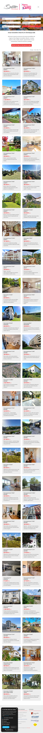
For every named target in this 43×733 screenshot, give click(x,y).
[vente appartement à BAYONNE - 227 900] (11, 426)
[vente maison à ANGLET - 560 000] (31, 228)
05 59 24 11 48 (20, 714)
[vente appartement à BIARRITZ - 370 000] (11, 115)
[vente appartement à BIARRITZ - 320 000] (11, 143)
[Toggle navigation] (38, 7)
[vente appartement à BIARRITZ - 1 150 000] (11, 87)
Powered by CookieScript (9, 730)
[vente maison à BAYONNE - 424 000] (31, 370)
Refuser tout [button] (13, 727)
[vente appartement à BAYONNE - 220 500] (31, 341)
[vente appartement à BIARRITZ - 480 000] (31, 172)
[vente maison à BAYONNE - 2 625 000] (11, 370)
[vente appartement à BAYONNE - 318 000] (11, 398)
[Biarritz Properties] (35, 720)
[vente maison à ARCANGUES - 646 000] (11, 313)
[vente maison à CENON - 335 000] (31, 596)
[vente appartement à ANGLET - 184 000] (11, 256)
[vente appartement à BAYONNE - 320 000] (11, 483)
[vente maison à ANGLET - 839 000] (11, 285)
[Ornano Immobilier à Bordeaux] (35, 713)
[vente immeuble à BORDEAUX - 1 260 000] (11, 596)
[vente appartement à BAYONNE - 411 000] (31, 398)
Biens (38, 49)
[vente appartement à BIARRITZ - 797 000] (11, 228)
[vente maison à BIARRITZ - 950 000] (31, 200)
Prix (40, 49)
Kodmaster (28, 727)
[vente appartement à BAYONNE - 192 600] (31, 426)
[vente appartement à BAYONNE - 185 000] (31, 511)
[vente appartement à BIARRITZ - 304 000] (11, 58)
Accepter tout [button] (5, 727)
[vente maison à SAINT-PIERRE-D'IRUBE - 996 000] (11, 681)
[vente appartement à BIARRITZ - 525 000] (31, 143)
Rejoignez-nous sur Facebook (22, 719)
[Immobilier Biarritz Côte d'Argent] (18, 7)
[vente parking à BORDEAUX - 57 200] (11, 568)
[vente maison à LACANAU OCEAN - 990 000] (11, 653)
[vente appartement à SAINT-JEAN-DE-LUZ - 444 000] (31, 653)
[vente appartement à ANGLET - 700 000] (31, 256)
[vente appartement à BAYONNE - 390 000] (31, 455)
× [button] (16, 708)
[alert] (9, 720)
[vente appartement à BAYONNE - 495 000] (31, 483)
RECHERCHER (32, 26)
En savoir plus (7, 715)
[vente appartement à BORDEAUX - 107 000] (31, 568)
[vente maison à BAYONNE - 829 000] (11, 540)
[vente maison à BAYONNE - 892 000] (11, 455)
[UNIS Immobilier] (35, 724)
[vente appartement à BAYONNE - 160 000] (11, 341)
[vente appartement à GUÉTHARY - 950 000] (11, 624)
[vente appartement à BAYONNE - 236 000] (11, 511)
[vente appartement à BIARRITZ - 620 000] (31, 58)
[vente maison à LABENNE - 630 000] (31, 624)
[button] (11, 19)
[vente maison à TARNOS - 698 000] (31, 681)
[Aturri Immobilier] (35, 716)
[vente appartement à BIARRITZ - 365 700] (31, 87)
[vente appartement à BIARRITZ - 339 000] (11, 200)
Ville (35, 49)
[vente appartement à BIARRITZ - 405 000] (11, 172)
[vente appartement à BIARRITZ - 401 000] (31, 115)
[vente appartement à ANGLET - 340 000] (31, 285)
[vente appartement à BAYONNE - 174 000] (31, 540)
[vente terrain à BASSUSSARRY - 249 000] (31, 313)
